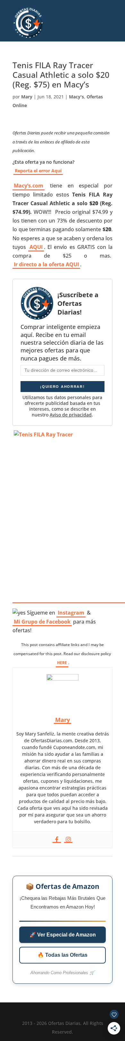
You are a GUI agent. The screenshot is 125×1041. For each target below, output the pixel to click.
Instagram (71, 612)
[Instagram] (68, 839)
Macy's (76, 97)
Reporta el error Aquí (38, 171)
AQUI (36, 247)
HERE (62, 662)
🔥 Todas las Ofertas (63, 955)
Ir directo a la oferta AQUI (46, 264)
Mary (26, 97)
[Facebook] (57, 839)
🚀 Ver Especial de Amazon (62, 934)
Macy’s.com (28, 185)
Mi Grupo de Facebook (42, 621)
